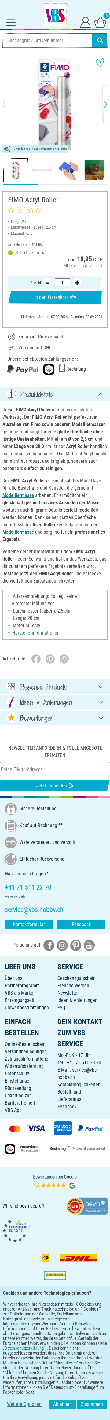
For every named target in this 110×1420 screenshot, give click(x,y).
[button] (9, 104)
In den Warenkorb (51, 297)
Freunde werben (73, 985)
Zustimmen (92, 1404)
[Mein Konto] (85, 22)
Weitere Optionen (24, 1404)
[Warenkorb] (100, 22)
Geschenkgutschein (76, 978)
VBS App (13, 1110)
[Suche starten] (100, 40)
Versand (96, 265)
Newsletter (68, 993)
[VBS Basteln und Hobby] (55, 14)
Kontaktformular (29, 924)
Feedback (81, 924)
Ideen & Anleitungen (77, 1000)
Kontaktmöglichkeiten (79, 1084)
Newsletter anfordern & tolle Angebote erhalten (55, 751)
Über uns (13, 978)
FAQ (61, 1007)
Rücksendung (18, 1088)
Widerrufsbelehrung (24, 1066)
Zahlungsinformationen (28, 1059)
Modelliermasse (18, 495)
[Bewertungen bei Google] (55, 1182)
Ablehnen (62, 1404)
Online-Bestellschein (25, 1044)
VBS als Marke (19, 993)
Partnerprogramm (22, 985)
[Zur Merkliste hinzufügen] (100, 63)
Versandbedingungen (26, 1051)
